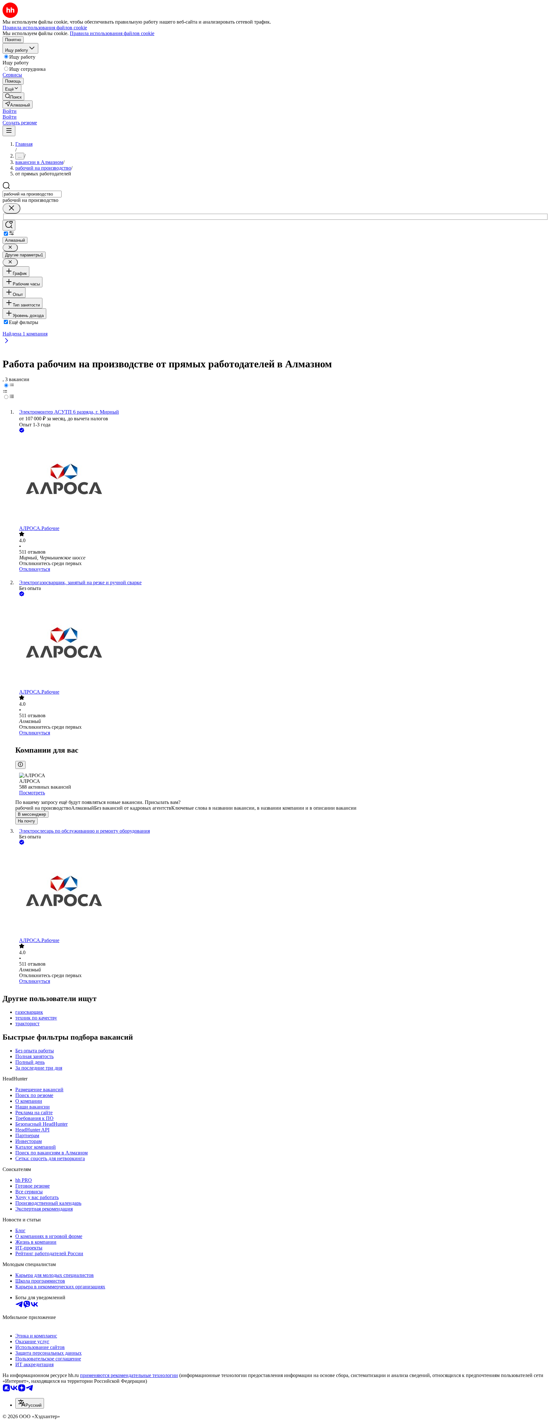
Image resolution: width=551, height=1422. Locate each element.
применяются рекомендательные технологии (129, 1375)
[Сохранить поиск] (9, 225)
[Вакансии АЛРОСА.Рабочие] (282, 480)
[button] (10, 111)
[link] (13, 96)
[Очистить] (11, 208)
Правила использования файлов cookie (112, 33)
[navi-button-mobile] (9, 131)
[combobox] (32, 194)
